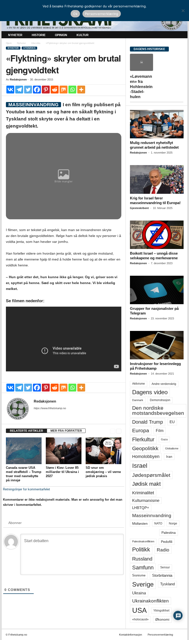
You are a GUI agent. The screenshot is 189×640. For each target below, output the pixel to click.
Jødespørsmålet (151, 475)
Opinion (61, 35)
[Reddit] (55, 89)
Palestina (168, 533)
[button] (180, 35)
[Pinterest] (46, 89)
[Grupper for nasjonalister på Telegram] (157, 290)
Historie (39, 35)
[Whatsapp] (72, 89)
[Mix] (63, 89)
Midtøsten (140, 523)
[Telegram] (19, 89)
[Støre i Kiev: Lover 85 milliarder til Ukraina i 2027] (63, 450)
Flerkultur (143, 439)
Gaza (164, 439)
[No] (182, 10)
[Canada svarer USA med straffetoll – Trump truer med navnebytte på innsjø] (24, 450)
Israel (139, 465)
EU (172, 422)
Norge (173, 523)
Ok (75, 14)
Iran (169, 456)
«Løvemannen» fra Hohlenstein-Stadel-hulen (141, 86)
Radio (163, 549)
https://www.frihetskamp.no (50, 408)
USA (139, 610)
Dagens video (150, 392)
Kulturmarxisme (145, 500)
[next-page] (118, 430)
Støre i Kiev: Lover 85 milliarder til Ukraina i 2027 (62, 472)
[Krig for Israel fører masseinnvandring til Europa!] (157, 179)
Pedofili (166, 542)
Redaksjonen (18, 79)
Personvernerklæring (160, 634)
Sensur (165, 567)
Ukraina (139, 593)
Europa (140, 430)
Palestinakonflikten (143, 541)
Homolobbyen (145, 456)
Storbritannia (162, 575)
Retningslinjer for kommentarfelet (26, 489)
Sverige (143, 584)
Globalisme (171, 448)
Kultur (83, 35)
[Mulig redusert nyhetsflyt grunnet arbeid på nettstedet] (157, 124)
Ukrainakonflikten (150, 600)
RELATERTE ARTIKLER (26, 430)
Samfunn (143, 567)
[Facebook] (37, 89)
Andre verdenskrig (164, 384)
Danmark (137, 400)
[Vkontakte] (10, 89)
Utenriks (35, 43)
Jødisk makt (146, 484)
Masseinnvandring (151, 515)
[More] (81, 89)
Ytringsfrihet (161, 610)
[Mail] (37, 415)
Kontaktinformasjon (130, 634)
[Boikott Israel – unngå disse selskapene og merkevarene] (157, 235)
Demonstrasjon (160, 400)
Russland (142, 559)
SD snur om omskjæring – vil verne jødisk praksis (103, 472)
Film (159, 430)
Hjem (9, 43)
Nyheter (15, 35)
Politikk (141, 550)
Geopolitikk (145, 448)
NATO (158, 523)
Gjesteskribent (139, 208)
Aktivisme (138, 383)
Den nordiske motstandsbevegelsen (158, 410)
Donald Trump (147, 422)
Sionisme (138, 575)
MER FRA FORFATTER (66, 430)
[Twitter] (28, 89)
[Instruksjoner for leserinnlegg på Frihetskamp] (157, 345)
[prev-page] (112, 430)
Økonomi (162, 619)
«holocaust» (140, 619)
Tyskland (167, 584)
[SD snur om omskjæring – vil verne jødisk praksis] (103, 450)
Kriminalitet (143, 492)
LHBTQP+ (140, 508)
